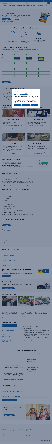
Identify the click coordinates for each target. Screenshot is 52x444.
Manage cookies (34, 105)
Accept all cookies (17, 105)
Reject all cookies (26, 105)
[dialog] (26, 98)
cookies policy (16, 101)
